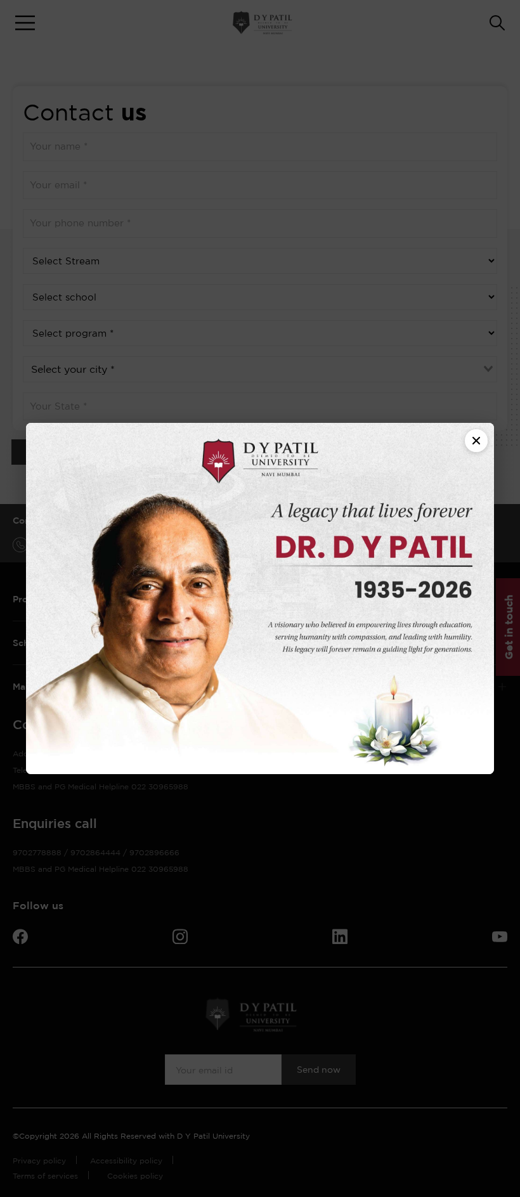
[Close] (476, 440)
